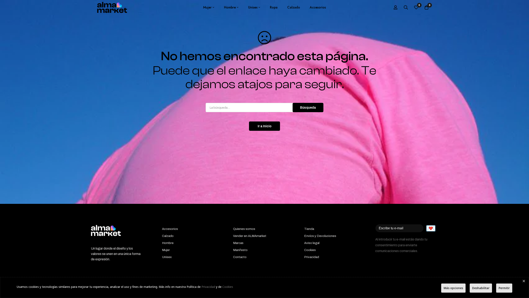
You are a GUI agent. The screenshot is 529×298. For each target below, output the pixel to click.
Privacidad (208, 287)
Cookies (227, 287)
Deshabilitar (481, 288)
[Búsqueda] (406, 7)
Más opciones (453, 288)
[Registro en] (395, 7)
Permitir (504, 288)
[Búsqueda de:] (264, 107)
